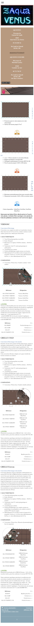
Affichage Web (28, 610)
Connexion (29, 608)
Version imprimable (9, 608)
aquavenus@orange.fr (17, 52)
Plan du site (5, 610)
